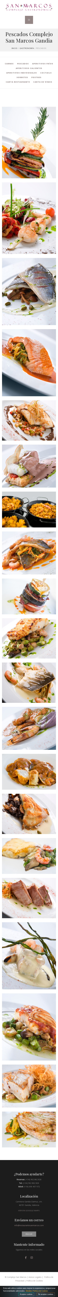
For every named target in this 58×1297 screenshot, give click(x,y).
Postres (36, 77)
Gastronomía (27, 48)
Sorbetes (22, 77)
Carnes (9, 63)
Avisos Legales (35, 1277)
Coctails (46, 73)
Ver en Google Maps (29, 1210)
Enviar (29, 1234)
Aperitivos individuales (21, 73)
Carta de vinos (42, 82)
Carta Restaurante (18, 82)
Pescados (23, 63)
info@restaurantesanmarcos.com (29, 1225)
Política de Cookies (34, 1280)
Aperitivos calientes (29, 68)
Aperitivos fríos (42, 63)
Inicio (15, 48)
